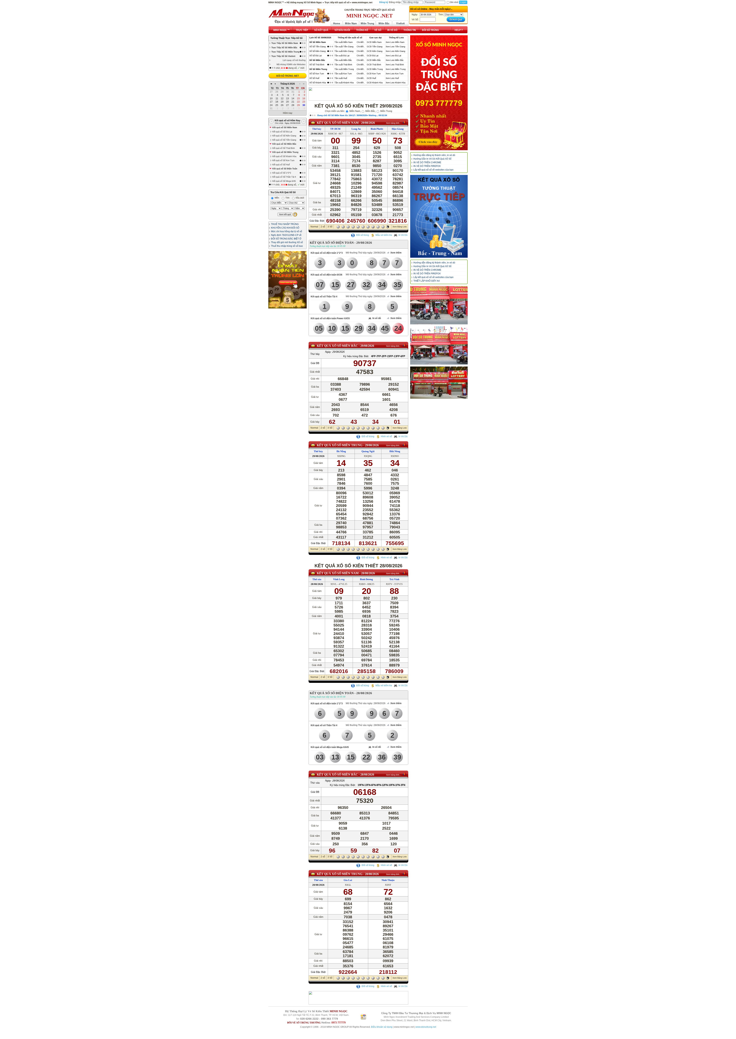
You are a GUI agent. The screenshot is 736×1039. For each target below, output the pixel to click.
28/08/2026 (368, 573)
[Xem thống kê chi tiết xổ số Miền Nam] (404, 122)
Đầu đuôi (299, 198)
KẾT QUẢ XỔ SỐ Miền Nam (338, 122)
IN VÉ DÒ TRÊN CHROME (427, 162)
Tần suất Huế (340, 78)
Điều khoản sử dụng (381, 1027)
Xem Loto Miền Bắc (395, 60)
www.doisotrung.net (426, 1027)
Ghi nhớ (454, 2)
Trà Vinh (394, 579)
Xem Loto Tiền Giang (395, 46)
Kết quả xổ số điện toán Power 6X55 (330, 318)
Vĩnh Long (339, 579)
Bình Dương (366, 579)
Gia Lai (348, 880)
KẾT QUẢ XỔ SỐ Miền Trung (339, 445)
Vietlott (400, 23)
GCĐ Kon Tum (374, 73)
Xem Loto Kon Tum (394, 73)
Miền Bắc (384, 23)
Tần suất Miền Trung (344, 69)
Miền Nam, (355, 111)
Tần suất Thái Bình (343, 64)
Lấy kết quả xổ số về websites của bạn (433, 169)
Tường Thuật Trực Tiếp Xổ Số (286, 38)
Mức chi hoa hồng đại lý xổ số (286, 231)
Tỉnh (287, 198)
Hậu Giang (398, 128)
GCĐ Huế (371, 78)
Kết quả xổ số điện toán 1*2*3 (327, 253)
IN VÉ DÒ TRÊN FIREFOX (427, 166)
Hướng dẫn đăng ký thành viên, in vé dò (434, 155)
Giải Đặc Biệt (317, 220)
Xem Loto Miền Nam (395, 42)
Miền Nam (351, 23)
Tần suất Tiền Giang (343, 46)
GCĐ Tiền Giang (374, 46)
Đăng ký (383, 2)
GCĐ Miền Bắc (374, 60)
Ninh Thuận (388, 880)
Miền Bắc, (370, 111)
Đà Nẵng (341, 451)
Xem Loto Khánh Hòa (395, 82)
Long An (356, 128)
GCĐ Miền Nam (374, 42)
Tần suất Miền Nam (343, 42)
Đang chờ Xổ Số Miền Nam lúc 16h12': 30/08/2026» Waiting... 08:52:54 (352, 115)
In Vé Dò (402, 235)
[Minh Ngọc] (299, 16)
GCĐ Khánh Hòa (375, 82)
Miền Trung (367, 23)
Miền (276, 198)
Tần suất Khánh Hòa (344, 82)
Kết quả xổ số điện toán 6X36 (326, 274)
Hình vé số (386, 436)
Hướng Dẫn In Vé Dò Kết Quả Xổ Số (432, 158)
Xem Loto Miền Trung (396, 69)
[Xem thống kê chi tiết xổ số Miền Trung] (404, 444)
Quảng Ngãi (368, 451)
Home (336, 23)
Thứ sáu (316, 579)
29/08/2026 (368, 122)
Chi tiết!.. (361, 42)
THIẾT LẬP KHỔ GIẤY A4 (426, 281)
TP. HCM (335, 128)
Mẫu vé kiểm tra (383, 235)
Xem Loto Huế (392, 78)
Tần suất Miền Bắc (343, 60)
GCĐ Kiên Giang (374, 51)
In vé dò (376, 318)
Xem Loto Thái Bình (395, 64)
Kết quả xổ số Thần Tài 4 (324, 296)
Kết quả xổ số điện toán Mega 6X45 (330, 747)
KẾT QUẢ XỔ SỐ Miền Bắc (337, 345)
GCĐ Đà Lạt (372, 55)
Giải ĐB (315, 363)
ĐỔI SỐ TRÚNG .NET (287, 76)
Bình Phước (377, 128)
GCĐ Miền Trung (375, 69)
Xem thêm (396, 252)
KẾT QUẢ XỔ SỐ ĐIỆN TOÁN (332, 242)
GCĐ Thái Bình (374, 64)
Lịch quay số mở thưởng (294, 60)
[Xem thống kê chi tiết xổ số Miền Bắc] (404, 345)
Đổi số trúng (362, 235)
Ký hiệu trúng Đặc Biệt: (356, 356)
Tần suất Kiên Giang (343, 51)
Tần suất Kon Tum (343, 73)
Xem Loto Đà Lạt (393, 55)
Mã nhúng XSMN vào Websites (291, 64)
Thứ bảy (316, 128)
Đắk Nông (394, 451)
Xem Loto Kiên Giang (395, 51)
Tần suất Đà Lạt (341, 55)
